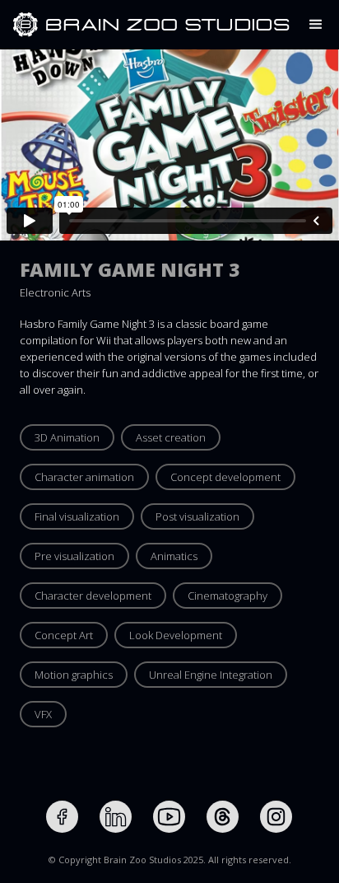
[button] (316, 24)
